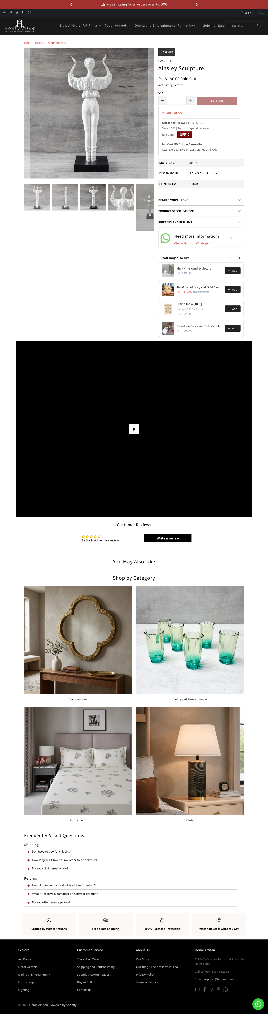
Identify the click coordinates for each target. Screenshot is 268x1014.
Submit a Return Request (93, 974)
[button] (92, 25)
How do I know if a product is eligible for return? (64, 885)
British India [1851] (189, 304)
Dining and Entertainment (190, 643)
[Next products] (239, 258)
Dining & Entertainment (34, 974)
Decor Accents (78, 643)
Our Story (142, 959)
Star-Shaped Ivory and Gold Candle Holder (200, 287)
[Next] (151, 113)
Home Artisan (38, 1005)
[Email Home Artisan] (4, 13)
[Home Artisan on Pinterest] (23, 13)
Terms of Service (147, 982)
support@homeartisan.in (220, 979)
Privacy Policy (145, 974)
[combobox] (246, 26)
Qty (160, 92)
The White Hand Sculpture (194, 268)
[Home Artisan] (19, 26)
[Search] (259, 26)
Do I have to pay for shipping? (52, 851)
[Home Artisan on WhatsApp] (29, 13)
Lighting (190, 764)
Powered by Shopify (63, 1005)
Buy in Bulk (85, 982)
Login (247, 12)
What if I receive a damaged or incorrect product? (65, 894)
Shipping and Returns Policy (96, 967)
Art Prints (24, 959)
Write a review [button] (168, 538)
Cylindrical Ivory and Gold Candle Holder (200, 326)
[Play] (89, 113)
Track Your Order (88, 959)
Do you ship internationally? (50, 868)
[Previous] (27, 113)
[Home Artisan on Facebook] (10, 13)
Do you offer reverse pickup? (51, 902)
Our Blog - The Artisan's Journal (157, 967)
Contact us (84, 990)
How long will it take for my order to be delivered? (65, 860)
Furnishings (78, 764)
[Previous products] (231, 258)
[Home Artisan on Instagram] (17, 13)
